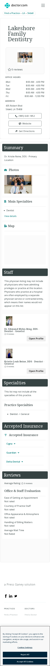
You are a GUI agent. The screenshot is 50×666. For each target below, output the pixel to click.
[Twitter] (15, 596)
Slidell (30, 13)
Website (26, 123)
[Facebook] (6, 596)
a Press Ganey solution (19, 584)
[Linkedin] (10, 596)
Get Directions (27, 131)
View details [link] (10, 216)
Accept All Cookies (25, 661)
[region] (25, 646)
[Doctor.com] (16, 5)
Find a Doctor (31, 614)
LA (23, 13)
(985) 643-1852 (27, 115)
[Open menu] (43, 5)
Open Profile (36, 338)
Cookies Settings (25, 647)
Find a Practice (12, 13)
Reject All (25, 654)
